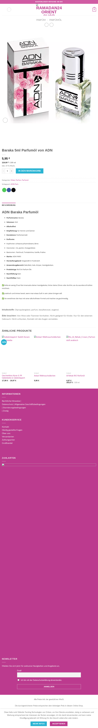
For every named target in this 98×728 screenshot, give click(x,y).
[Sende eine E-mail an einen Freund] (13, 190)
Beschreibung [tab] (9, 205)
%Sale (13, 180)
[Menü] (3, 9)
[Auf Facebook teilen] (9, 190)
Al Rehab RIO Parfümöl (75, 376)
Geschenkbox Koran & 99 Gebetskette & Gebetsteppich (13, 377)
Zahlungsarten (8, 440)
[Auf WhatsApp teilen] (4, 190)
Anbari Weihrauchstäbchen (44, 376)
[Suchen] (9, 10)
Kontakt (5, 427)
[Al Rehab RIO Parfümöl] (81, 353)
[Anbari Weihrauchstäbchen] (49, 353)
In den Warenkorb (29, 171)
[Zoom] (5, 120)
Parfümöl (55, 20)
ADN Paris (14, 184)
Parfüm (41, 20)
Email (19, 671)
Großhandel (7, 443)
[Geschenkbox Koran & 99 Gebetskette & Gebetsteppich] (17, 353)
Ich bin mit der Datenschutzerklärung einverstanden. (41, 680)
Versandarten (8, 437)
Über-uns (6, 433)
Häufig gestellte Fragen (12, 430)
